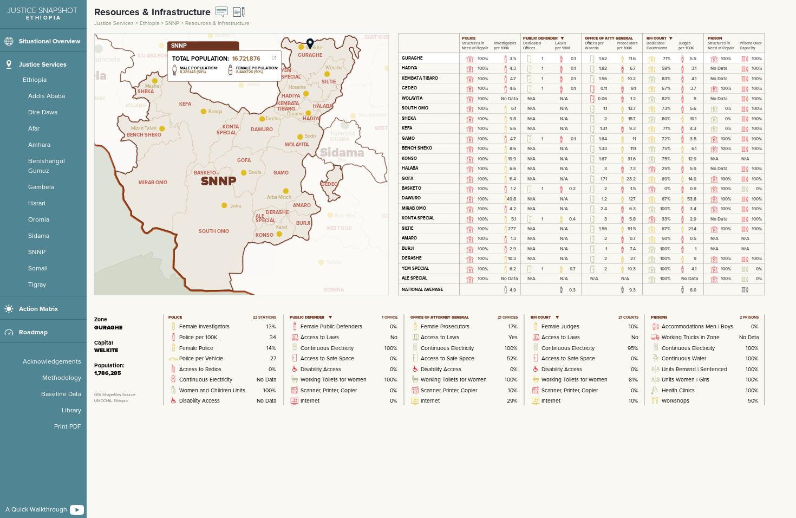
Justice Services (114, 23)
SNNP (173, 23)
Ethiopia (150, 23)
